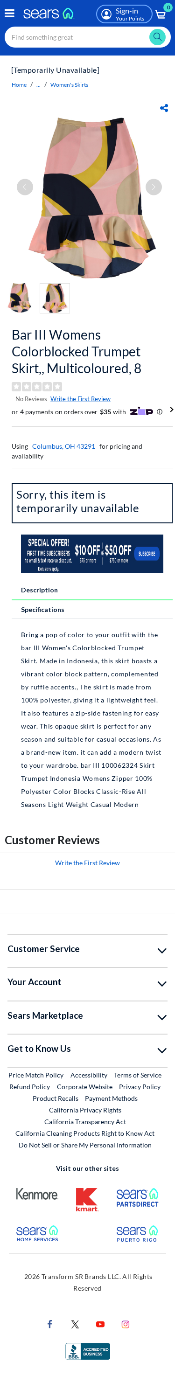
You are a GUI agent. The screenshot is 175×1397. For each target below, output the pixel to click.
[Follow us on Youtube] (100, 1323)
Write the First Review (80, 399)
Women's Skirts (69, 84)
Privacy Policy (140, 1087)
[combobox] (88, 37)
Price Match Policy (35, 1075)
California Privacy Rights (85, 1110)
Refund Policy (29, 1087)
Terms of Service (137, 1075)
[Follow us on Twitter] (75, 1323)
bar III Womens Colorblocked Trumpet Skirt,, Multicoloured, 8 (76, 351)
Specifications (42, 609)
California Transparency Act (85, 1122)
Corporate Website (85, 1086)
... (38, 84)
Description (39, 590)
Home (19, 84)
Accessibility (88, 1075)
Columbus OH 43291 (63, 446)
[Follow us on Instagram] (125, 1323)
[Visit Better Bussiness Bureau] (87, 1350)
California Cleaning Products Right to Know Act (84, 1133)
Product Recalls (55, 1098)
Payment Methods (111, 1098)
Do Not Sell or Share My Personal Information (85, 1145)
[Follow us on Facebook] (50, 1323)
